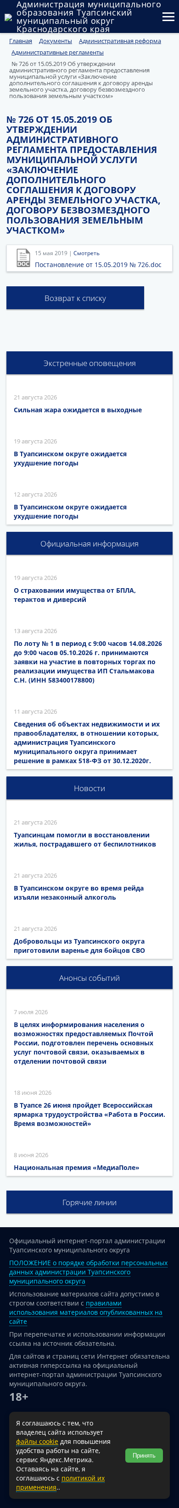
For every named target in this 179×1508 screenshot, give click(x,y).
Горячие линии (89, 1202)
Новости (89, 788)
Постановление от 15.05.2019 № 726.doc (98, 264)
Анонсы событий (89, 978)
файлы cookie (37, 1441)
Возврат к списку (75, 298)
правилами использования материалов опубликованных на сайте (85, 1312)
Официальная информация (89, 543)
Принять (144, 1455)
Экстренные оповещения (90, 363)
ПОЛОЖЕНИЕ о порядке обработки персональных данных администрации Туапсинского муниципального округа (88, 1271)
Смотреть (86, 253)
